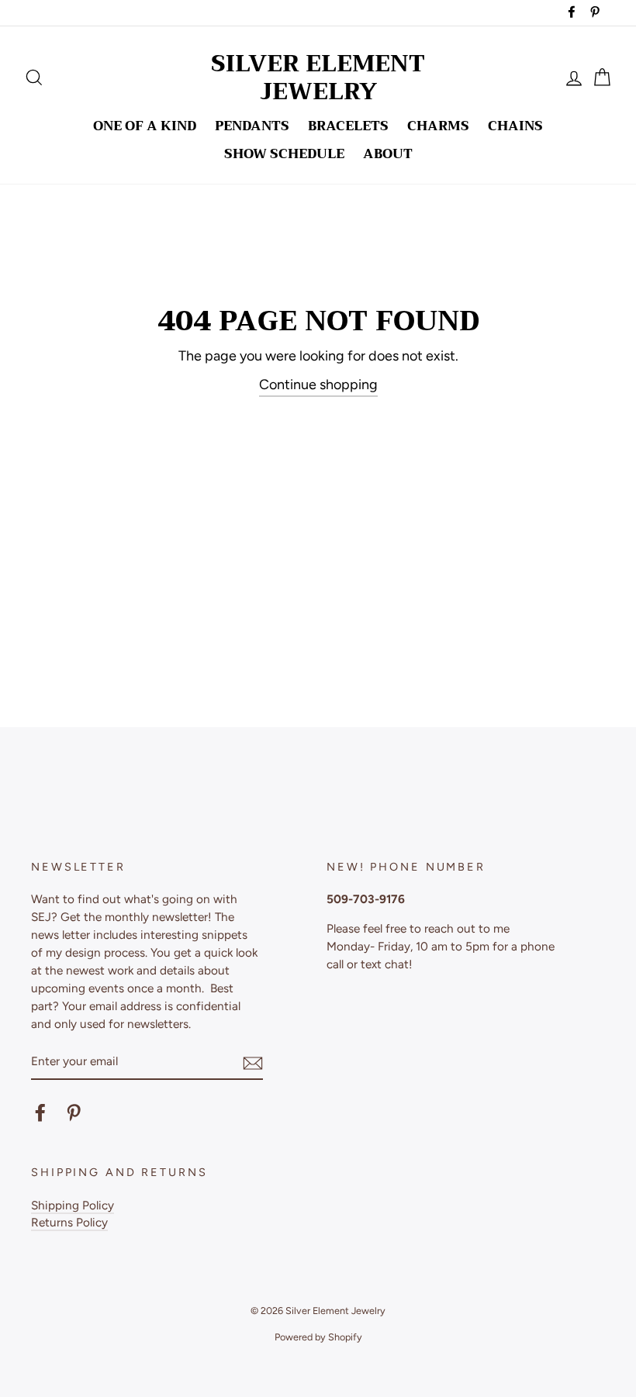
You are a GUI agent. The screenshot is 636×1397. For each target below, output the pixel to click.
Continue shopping (318, 384)
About (388, 154)
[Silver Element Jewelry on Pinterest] (73, 1112)
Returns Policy (69, 1222)
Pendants (252, 126)
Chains (515, 126)
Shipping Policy (72, 1205)
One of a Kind (144, 126)
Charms (438, 126)
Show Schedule (284, 154)
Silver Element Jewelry (318, 77)
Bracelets (348, 126)
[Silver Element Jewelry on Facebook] (40, 1112)
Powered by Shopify (318, 1337)
